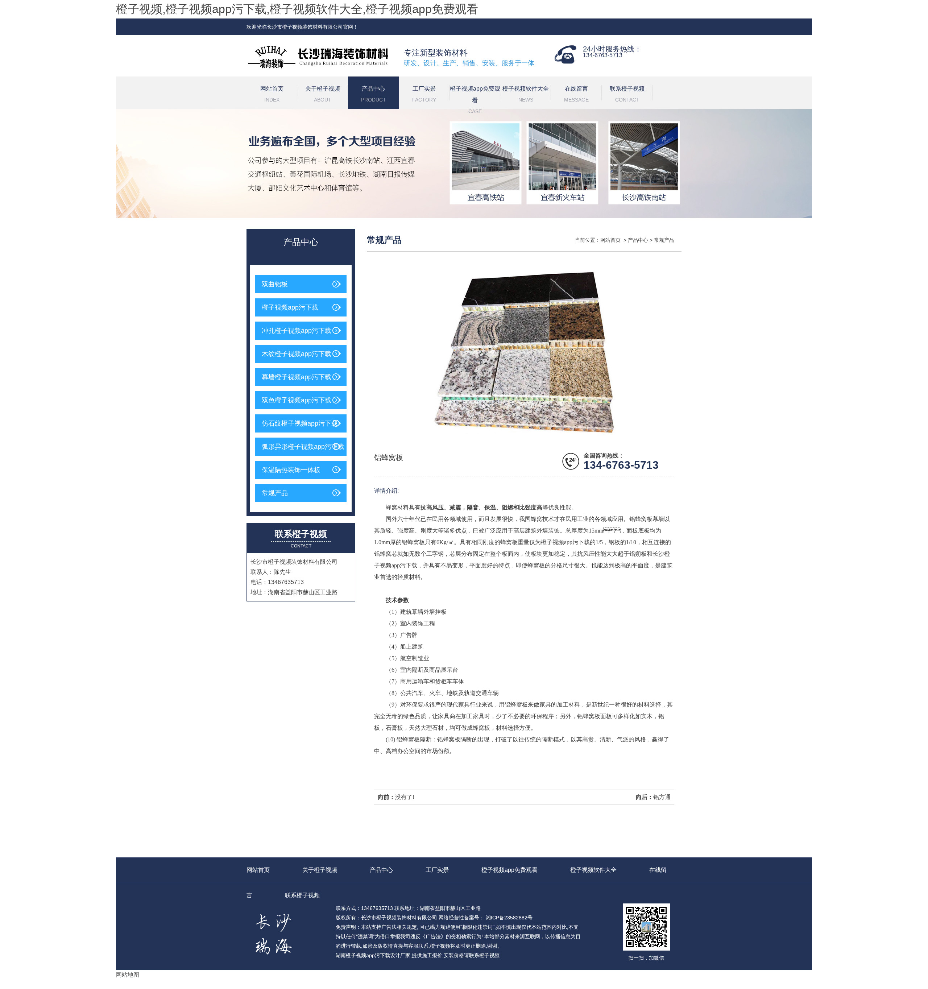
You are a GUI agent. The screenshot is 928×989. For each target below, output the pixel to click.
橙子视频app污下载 (290, 307)
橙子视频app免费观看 (475, 97)
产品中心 (373, 94)
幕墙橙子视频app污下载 (296, 377)
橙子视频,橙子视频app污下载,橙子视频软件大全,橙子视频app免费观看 (297, 9)
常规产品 (275, 493)
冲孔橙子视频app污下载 (296, 330)
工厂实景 (424, 94)
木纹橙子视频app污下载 (296, 353)
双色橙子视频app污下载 (296, 400)
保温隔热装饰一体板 (291, 469)
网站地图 (127, 975)
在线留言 (576, 94)
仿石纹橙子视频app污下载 (300, 423)
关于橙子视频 (322, 94)
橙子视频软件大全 (525, 94)
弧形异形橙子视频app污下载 (303, 446)
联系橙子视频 (627, 94)
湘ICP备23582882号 (508, 917)
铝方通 (662, 797)
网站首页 (271, 94)
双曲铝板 (275, 284)
